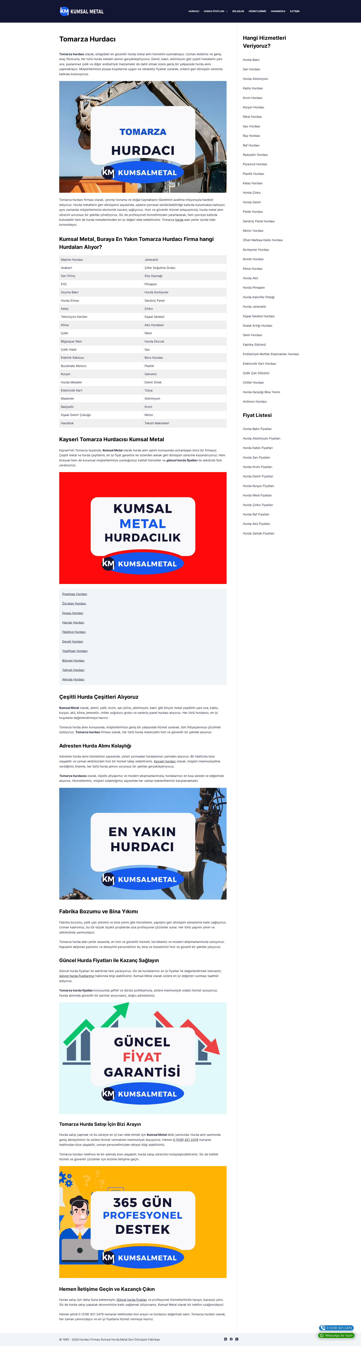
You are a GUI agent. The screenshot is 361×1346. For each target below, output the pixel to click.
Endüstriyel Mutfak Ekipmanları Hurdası (271, 354)
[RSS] (225, 1339)
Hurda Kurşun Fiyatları (258, 486)
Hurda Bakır (251, 60)
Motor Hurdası (253, 230)
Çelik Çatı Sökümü (256, 373)
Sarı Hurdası (251, 69)
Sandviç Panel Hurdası (259, 221)
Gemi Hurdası (252, 335)
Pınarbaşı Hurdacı (74, 594)
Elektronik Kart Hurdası (259, 363)
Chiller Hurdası (253, 382)
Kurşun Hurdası (253, 107)
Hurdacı (194, 11)
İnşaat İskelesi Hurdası (259, 316)
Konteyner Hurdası (256, 249)
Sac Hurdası (251, 126)
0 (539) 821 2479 (185, 1140)
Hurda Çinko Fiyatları (258, 505)
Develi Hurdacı (72, 641)
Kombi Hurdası (253, 259)
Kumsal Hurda (110, 1339)
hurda (179, 220)
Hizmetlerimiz (257, 11)
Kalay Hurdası (252, 183)
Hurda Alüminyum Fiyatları (261, 438)
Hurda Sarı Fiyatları (256, 457)
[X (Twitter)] (236, 1339)
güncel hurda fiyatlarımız (76, 976)
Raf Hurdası (251, 145)
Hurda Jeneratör (254, 306)
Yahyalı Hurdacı (73, 670)
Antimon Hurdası (255, 401)
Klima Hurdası (252, 269)
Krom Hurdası (252, 98)
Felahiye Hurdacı (74, 632)
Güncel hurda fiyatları (132, 1300)
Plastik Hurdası (253, 174)
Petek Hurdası (253, 211)
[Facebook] (231, 1339)
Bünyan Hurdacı (73, 660)
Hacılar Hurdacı (73, 622)
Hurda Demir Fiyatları (258, 476)
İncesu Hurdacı (72, 613)
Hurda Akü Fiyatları (256, 524)
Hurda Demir (252, 202)
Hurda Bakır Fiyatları (257, 429)
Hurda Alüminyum (255, 79)
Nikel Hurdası (252, 116)
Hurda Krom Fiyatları (257, 467)
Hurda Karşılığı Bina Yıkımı (261, 392)
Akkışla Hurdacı (73, 679)
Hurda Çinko (252, 192)
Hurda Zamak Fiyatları (258, 533)
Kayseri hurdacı (165, 761)
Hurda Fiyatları (214, 11)
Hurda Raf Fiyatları (256, 514)
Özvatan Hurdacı (74, 603)
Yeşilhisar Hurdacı (75, 651)
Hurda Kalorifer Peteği (259, 297)
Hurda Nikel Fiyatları (257, 495)
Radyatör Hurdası (255, 155)
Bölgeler (238, 11)
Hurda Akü (250, 278)
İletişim (295, 11)
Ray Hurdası (251, 136)
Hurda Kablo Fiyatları (258, 448)
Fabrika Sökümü (254, 344)
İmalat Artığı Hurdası (257, 325)
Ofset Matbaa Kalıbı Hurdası (263, 240)
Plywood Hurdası (255, 164)
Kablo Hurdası (253, 88)
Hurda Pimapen (254, 287)
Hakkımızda (278, 11)
